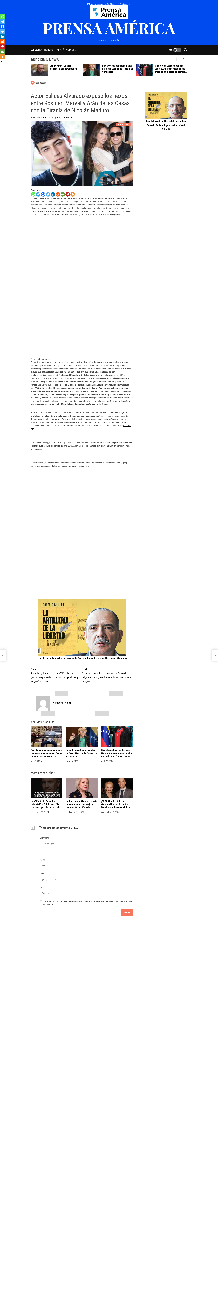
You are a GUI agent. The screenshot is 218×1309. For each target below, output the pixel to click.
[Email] (63, 194)
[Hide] (1, 62)
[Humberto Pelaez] (43, 703)
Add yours (75, 828)
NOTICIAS (48, 49)
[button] (184, 59)
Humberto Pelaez (64, 117)
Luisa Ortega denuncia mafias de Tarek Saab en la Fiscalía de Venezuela (65, 68)
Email (42, 874)
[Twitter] (48, 194)
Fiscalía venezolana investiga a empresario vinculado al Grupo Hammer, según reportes (46, 753)
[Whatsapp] (33, 194)
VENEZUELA (36, 49)
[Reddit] (58, 194)
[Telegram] (38, 194)
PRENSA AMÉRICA (109, 27)
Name (42, 860)
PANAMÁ (60, 49)
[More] (72, 194)
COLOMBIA (71, 49)
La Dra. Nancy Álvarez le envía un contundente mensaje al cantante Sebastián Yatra (81, 804)
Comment (44, 838)
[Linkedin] (53, 194)
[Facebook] (43, 194)
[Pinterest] (67, 194)
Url (41, 887)
